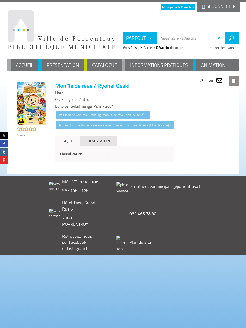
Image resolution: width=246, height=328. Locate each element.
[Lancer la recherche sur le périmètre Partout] (232, 38)
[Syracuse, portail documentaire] (61, 30)
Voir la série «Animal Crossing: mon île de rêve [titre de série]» (103, 114)
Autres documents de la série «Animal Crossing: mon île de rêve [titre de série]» (115, 125)
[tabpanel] (115, 154)
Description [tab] (98, 141)
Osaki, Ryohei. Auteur (73, 99)
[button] (31, 103)
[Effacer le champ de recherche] (219, 38)
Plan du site (140, 242)
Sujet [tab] (68, 141)
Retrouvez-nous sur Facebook (77, 239)
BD (105, 154)
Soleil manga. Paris (86, 106)
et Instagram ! (74, 248)
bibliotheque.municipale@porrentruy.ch (165, 186)
